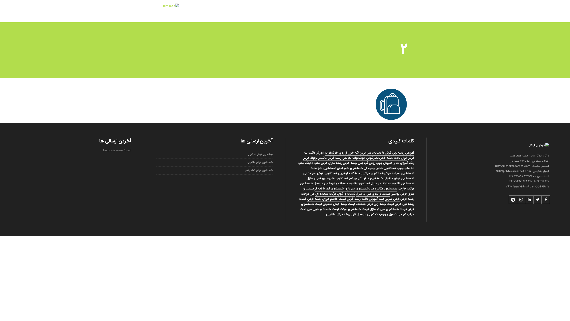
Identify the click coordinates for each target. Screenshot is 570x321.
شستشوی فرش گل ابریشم (366, 178)
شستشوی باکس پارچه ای (380, 168)
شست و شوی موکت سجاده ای (335, 194)
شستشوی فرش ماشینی (399, 178)
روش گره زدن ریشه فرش (359, 163)
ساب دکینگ (312, 163)
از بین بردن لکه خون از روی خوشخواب (349, 153)
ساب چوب (403, 168)
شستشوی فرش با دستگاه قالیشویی (361, 173)
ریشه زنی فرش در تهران (260, 154)
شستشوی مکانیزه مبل (383, 188)
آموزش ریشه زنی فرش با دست (394, 153)
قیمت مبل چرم (392, 214)
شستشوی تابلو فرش (350, 168)
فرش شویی (392, 199)
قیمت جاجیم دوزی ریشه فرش (326, 199)
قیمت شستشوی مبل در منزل (388, 209)
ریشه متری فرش (331, 163)
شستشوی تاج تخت (323, 168)
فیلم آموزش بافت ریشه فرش (365, 199)
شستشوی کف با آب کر (329, 188)
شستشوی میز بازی (356, 188)
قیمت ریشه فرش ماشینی (339, 204)
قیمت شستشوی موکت (354, 209)
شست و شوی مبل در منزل (373, 194)
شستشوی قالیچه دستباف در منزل (392, 183)
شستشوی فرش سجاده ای (320, 173)
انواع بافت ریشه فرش (393, 158)
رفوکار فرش (310, 158)
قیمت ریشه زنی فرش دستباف (375, 204)
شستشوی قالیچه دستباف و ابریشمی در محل (342, 183)
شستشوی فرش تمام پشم (259, 170)
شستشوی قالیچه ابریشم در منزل (327, 178)
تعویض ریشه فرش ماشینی (335, 158)
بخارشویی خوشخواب (365, 158)
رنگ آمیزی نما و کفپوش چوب (395, 163)
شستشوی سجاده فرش (399, 173)
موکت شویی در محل (370, 214)
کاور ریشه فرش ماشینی (341, 214)
